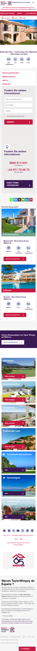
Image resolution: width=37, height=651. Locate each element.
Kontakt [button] (26, 649)
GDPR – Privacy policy (28, 636)
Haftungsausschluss (15, 636)
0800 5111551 (32, 9)
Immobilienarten (8, 77)
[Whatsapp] (11, 199)
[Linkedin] (27, 199)
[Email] (23, 199)
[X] (19, 199)
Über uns (6, 535)
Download (6, 84)
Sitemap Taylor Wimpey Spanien (9, 643)
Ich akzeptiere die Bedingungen (15, 116)
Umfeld (5, 80)
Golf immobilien (31, 13)
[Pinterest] (31, 199)
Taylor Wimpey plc (28, 609)
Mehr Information (13, 259)
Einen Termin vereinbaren (13, 184)
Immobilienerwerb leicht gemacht (22, 535)
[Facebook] (15, 199)
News (16, 539)
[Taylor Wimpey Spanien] (18, 3)
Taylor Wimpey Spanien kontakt (9, 640)
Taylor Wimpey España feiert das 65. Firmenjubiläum (18, 544)
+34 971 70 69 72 (18, 170)
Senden (10, 122)
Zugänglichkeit (4, 636)
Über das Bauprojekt (10, 73)
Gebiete (19, 13)
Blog (21, 539)
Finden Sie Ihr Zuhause (7, 13)
